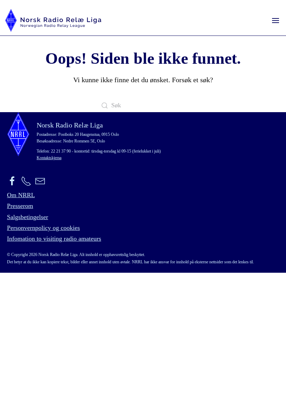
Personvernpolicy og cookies (43, 227)
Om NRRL (21, 195)
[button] (275, 20)
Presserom (20, 205)
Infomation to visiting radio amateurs (54, 238)
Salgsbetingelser (27, 217)
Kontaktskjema (49, 157)
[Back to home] (53, 20)
